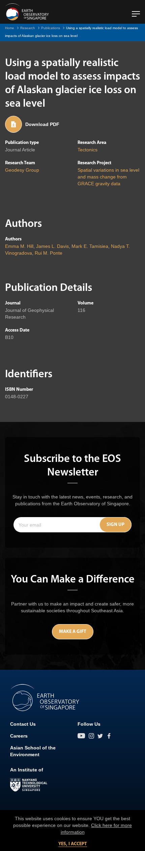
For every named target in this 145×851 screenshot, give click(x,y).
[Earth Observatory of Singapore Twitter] (100, 735)
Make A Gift (72, 631)
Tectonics (87, 149)
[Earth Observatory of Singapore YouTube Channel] (81, 735)
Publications (50, 28)
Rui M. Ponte (48, 253)
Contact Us (23, 724)
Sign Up (115, 524)
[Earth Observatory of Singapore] (27, 11)
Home (9, 28)
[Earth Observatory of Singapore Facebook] (109, 735)
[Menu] (136, 11)
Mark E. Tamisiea (89, 246)
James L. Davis (52, 246)
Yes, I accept (72, 844)
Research (27, 28)
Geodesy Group (22, 170)
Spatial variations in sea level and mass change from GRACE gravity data (108, 176)
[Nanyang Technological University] (28, 785)
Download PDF (42, 124)
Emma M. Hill (19, 246)
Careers (19, 736)
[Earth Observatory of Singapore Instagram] (91, 735)
